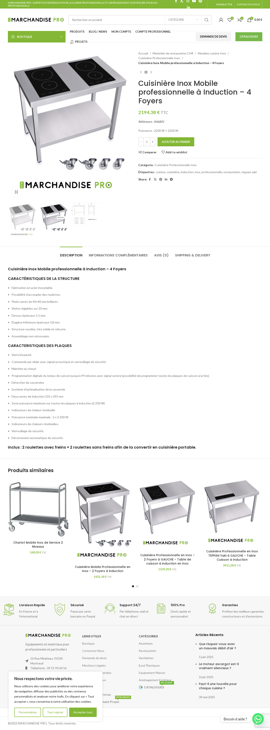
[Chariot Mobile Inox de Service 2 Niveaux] (38, 508)
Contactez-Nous (93, 650)
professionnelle (211, 172)
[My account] (221, 20)
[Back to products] (146, 72)
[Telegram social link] (171, 179)
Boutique (88, 643)
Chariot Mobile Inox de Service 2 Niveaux (38, 544)
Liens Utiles (91, 636)
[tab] (71, 253)
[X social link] (155, 179)
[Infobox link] (25, 611)
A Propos (88, 687)
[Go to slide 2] (137, 586)
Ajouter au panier (176, 141)
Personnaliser (28, 712)
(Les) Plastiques (149, 665)
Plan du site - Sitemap (96, 694)
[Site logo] (36, 19)
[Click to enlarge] (16, 192)
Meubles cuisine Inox (212, 53)
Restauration (147, 650)
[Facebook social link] (149, 179)
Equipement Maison (152, 672)
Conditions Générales (96, 672)
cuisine (160, 172)
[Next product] (151, 72)
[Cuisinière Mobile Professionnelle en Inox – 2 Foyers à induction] (103, 520)
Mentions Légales (94, 665)
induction (187, 172)
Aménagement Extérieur (155, 680)
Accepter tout (83, 712)
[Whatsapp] (258, 719)
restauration (231, 172)
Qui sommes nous (94, 680)
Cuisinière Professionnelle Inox (159, 58)
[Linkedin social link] (188, 7)
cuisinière (173, 172)
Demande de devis (94, 658)
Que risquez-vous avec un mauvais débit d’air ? (217, 646)
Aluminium (146, 643)
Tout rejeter (55, 712)
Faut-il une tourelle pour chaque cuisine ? (218, 686)
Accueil (143, 53)
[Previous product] (140, 72)
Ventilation (146, 658)
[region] (55, 696)
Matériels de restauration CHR (173, 53)
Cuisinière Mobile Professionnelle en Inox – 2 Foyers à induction (102, 569)
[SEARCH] (207, 20)
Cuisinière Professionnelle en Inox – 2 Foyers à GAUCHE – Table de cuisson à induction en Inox (167, 559)
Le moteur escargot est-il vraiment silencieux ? (219, 666)
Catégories (148, 636)
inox (197, 172)
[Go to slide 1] (133, 586)
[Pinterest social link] (160, 179)
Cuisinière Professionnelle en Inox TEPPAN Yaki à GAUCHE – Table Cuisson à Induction (232, 555)
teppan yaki (249, 172)
